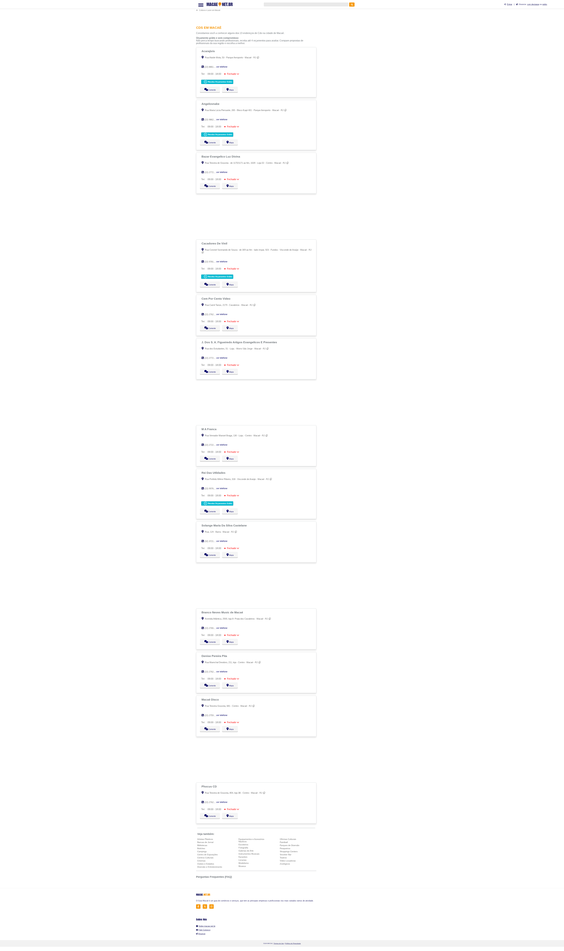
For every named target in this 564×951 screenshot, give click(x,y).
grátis (544, 4)
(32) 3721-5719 (211, 541)
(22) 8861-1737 (211, 67)
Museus (242, 866)
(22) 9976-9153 (211, 488)
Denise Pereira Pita (215, 656)
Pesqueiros (285, 848)
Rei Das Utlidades (214, 472)
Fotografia (243, 847)
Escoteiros (243, 844)
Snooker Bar (285, 854)
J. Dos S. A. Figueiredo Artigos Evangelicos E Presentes (240, 342)
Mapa (230, 90)
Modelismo (244, 863)
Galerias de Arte (246, 851)
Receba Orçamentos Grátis (219, 82)
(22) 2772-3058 (211, 172)
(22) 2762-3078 (211, 314)
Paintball (284, 842)
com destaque (533, 4)
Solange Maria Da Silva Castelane (224, 525)
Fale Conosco (204, 930)
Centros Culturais (205, 857)
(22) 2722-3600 (211, 445)
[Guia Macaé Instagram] (212, 906)
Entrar (509, 4)
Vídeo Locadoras (288, 861)
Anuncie (201, 934)
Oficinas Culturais (288, 839)
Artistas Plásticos (205, 839)
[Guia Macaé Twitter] (206, 906)
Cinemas (201, 861)
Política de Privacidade (293, 943)
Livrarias (242, 860)
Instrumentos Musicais (249, 854)
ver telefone (221, 66)
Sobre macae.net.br (207, 926)
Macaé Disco (211, 699)
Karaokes (243, 857)
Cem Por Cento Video (216, 298)
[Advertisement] (257, 13)
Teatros (283, 857)
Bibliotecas (202, 845)
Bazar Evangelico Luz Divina (221, 156)
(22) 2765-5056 (211, 628)
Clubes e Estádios (205, 864)
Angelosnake (211, 103)
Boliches (201, 848)
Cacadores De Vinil (215, 243)
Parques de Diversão (289, 845)
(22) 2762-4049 (211, 671)
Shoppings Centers (289, 851)
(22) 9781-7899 (211, 261)
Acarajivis (209, 51)
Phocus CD (210, 786)
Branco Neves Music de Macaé (223, 612)
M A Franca (209, 429)
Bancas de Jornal (205, 842)
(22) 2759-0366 (211, 715)
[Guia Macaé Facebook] (199, 906)
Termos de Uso (279, 943)
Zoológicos (285, 864)
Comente (210, 90)
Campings (202, 851)
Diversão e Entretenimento (209, 867)
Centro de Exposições (207, 854)
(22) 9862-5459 (211, 119)
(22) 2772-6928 (211, 358)
